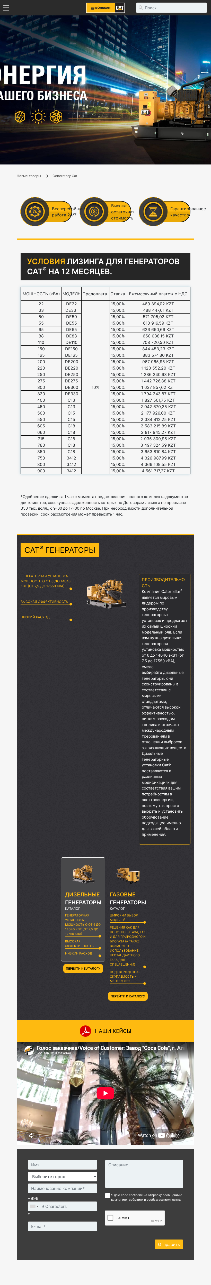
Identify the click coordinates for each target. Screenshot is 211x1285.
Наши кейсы (113, 1031)
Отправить (169, 1244)
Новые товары (29, 176)
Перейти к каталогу (83, 968)
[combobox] (34, 1206)
